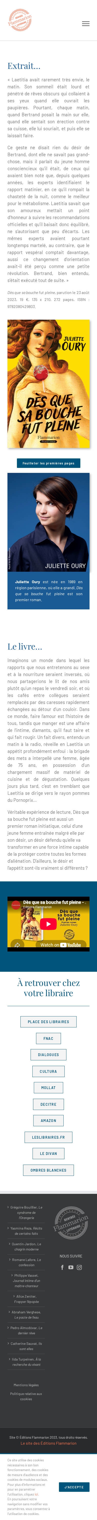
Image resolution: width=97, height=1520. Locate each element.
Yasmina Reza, (26, 1231)
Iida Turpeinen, (26, 1362)
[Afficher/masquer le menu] (86, 23)
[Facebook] (62, 1267)
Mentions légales (26, 1385)
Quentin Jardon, (26, 1246)
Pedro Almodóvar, (26, 1330)
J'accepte (74, 1487)
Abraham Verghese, (26, 1314)
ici (36, 1494)
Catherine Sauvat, (26, 1346)
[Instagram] (79, 1267)
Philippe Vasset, (26, 1280)
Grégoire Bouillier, (26, 1212)
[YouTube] (70, 1267)
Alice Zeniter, (26, 1299)
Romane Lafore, (26, 1262)
